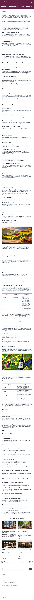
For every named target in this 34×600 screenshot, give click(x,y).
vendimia (11, 290)
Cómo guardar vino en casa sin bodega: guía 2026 (9, 582)
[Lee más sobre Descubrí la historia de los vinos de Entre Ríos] (25, 544)
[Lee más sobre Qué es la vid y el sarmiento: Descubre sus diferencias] (25, 524)
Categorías (3, 574)
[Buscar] (30, 569)
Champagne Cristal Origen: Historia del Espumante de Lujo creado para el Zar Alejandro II (9, 531)
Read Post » (4, 538)
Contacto (4, 597)
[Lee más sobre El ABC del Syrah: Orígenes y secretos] (9, 544)
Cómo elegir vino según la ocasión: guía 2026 (9, 583)
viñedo (18, 248)
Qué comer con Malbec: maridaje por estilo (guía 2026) (10, 585)
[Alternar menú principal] (32, 2)
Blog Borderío (4, 3)
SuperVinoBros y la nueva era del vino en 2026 (9, 580)
